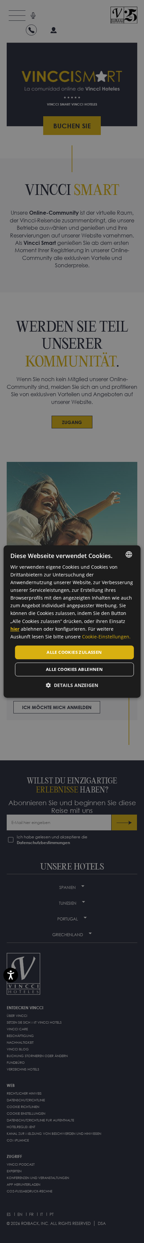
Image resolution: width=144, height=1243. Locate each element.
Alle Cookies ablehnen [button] (74, 670)
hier (14, 629)
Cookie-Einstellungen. (106, 636)
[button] (72, 686)
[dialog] (72, 621)
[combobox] (128, 554)
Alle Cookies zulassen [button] (74, 652)
